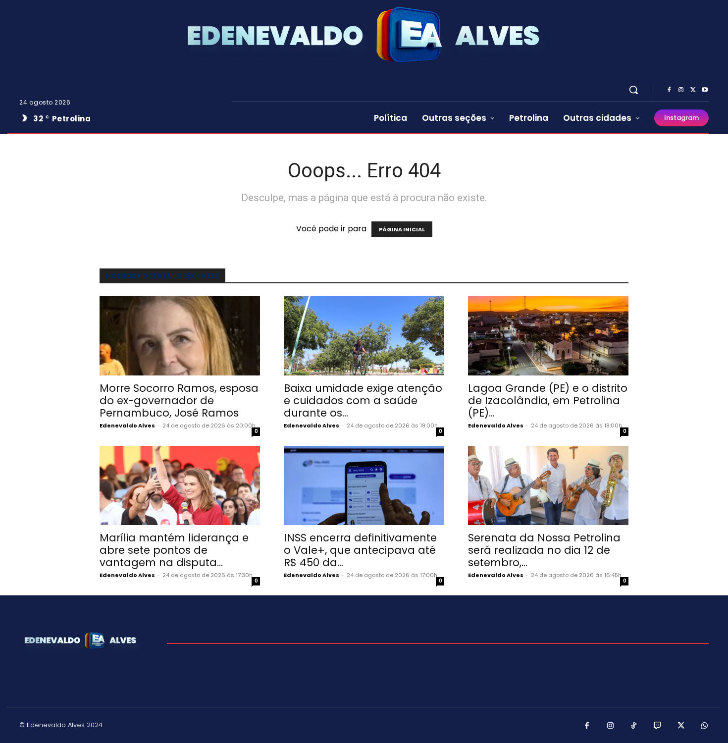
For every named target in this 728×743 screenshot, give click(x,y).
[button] (633, 90)
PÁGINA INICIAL (402, 229)
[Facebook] (669, 90)
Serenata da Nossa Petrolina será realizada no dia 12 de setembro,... (544, 550)
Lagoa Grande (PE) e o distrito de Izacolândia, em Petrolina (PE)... (547, 400)
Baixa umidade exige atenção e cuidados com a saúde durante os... (363, 400)
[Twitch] (657, 726)
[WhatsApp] (704, 726)
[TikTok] (633, 726)
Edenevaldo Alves (127, 425)
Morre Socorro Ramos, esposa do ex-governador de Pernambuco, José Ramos (179, 400)
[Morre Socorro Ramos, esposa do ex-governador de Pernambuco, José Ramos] (180, 335)
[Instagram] (681, 90)
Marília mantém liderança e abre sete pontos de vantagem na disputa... (174, 550)
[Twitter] (693, 90)
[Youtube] (705, 90)
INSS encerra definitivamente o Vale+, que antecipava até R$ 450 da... (360, 550)
